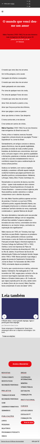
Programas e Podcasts (10, 432)
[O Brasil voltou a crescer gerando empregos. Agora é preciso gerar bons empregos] (20, 308)
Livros (4, 421)
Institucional (28, 400)
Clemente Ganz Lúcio (11, 325)
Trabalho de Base (8, 395)
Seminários (6, 410)
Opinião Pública (27, 387)
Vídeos (4, 436)
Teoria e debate (8, 377)
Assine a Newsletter (20, 364)
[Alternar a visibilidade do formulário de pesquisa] (37, 11)
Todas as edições (8, 336)
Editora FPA (25, 391)
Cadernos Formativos (10, 407)
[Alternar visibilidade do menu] (2, 12)
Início (12, 3)
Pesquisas (5, 424)
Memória (24, 383)
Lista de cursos (27, 410)
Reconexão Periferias (10, 385)
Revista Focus (7, 381)
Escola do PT (26, 414)
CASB (3, 403)
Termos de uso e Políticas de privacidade (12, 441)
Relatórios (6, 428)
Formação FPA (26, 418)
